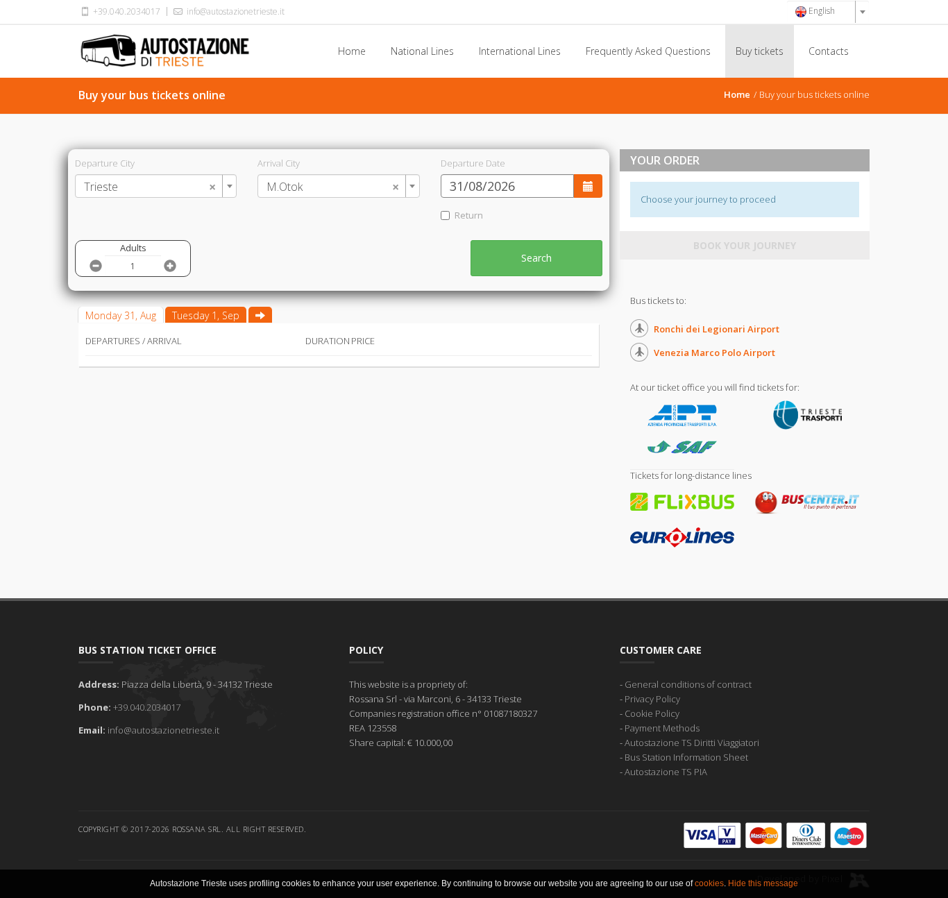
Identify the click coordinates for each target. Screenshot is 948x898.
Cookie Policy (652, 713)
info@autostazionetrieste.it (234, 11)
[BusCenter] (807, 501)
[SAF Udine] (682, 446)
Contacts (829, 51)
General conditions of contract (688, 684)
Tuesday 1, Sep (205, 315)
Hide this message (763, 883)
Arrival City (278, 163)
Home (352, 51)
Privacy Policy (652, 699)
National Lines (422, 51)
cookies (709, 883)
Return (469, 215)
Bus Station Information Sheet (686, 757)
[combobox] (828, 12)
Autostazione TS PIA (666, 771)
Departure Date (473, 163)
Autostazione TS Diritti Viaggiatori (692, 742)
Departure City (105, 163)
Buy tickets (760, 51)
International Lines (520, 51)
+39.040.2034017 (125, 11)
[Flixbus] (682, 500)
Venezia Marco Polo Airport (714, 352)
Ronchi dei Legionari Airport (716, 329)
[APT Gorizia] (682, 414)
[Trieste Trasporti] (807, 414)
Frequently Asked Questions (648, 51)
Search (536, 257)
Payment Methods (662, 728)
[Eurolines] (682, 536)
